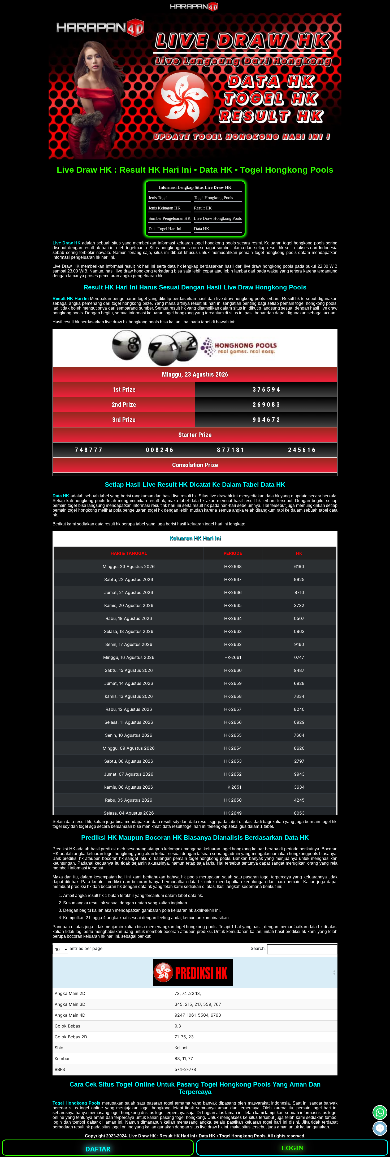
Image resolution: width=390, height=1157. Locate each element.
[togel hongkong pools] (195, 86)
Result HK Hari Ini (71, 298)
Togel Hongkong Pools (76, 1103)
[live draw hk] (195, 10)
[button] (379, 1128)
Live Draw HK (67, 243)
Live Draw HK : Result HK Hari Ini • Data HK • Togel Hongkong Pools (197, 1136)
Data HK (61, 496)
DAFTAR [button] (98, 1148)
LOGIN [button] (292, 1147)
